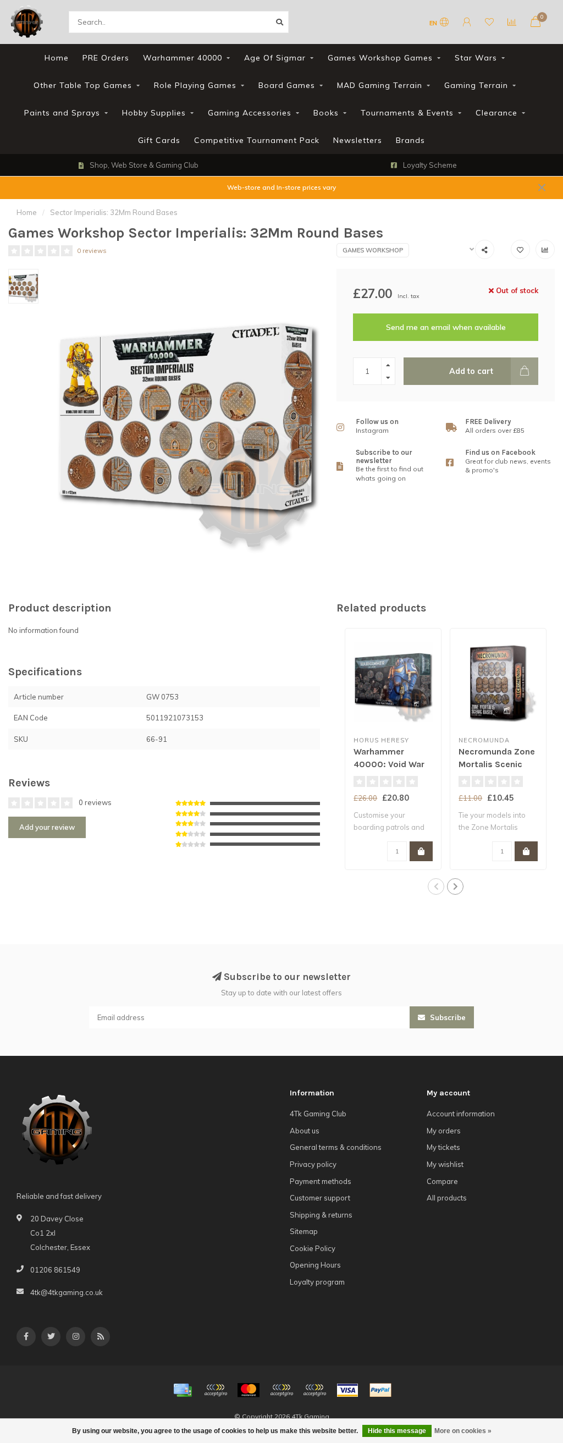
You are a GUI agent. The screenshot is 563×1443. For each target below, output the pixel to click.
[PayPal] (281, 1390)
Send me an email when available (446, 327)
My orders (444, 1130)
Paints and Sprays (62, 113)
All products (447, 1197)
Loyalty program (317, 1281)
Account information (461, 1113)
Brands (410, 140)
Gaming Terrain (476, 85)
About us (304, 1130)
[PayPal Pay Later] (314, 1390)
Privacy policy (313, 1164)
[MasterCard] (248, 1390)
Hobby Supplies (154, 113)
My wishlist (445, 1164)
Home (57, 58)
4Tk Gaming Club (318, 1113)
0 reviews (92, 250)
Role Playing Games (195, 85)
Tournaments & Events (407, 113)
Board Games (286, 85)
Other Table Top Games (83, 85)
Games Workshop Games (380, 58)
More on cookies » (463, 1431)
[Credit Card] (182, 1390)
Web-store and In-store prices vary (281, 187)
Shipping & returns (321, 1214)
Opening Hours (315, 1264)
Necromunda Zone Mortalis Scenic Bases (497, 764)
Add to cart (471, 371)
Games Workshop (373, 250)
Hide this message (397, 1431)
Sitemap (304, 1231)
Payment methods (320, 1181)
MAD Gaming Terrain (379, 85)
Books (326, 113)
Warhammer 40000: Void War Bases (389, 764)
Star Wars (476, 58)
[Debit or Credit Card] (215, 1390)
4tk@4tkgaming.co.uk (66, 1292)
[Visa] (347, 1390)
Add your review (47, 827)
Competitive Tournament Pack (256, 140)
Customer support (320, 1197)
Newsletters (357, 140)
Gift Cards (159, 140)
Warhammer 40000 (182, 58)
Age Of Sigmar (275, 58)
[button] (436, 886)
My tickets (443, 1147)
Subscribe (447, 1017)
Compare (442, 1181)
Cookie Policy (312, 1248)
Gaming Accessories (249, 113)
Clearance (496, 113)
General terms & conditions (336, 1147)
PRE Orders (105, 58)
